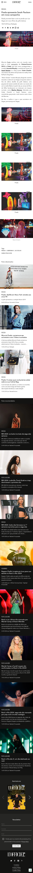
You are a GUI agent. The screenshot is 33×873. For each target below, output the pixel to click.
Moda (3, 9)
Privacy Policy (25, 841)
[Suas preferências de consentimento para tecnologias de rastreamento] (30, 870)
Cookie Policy (16, 870)
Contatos (16, 865)
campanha (14, 64)
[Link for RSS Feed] (22, 861)
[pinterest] (8, 28)
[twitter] (13, 28)
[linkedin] (10, 28)
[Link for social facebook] (15, 861)
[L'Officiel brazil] (16, 2)
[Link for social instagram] (18, 861)
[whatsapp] (15, 28)
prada (3, 250)
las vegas (18, 250)
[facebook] (5, 28)
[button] (30, 797)
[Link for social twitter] (11, 861)
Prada (9, 62)
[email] (2, 28)
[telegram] (18, 28)
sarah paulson (6, 253)
